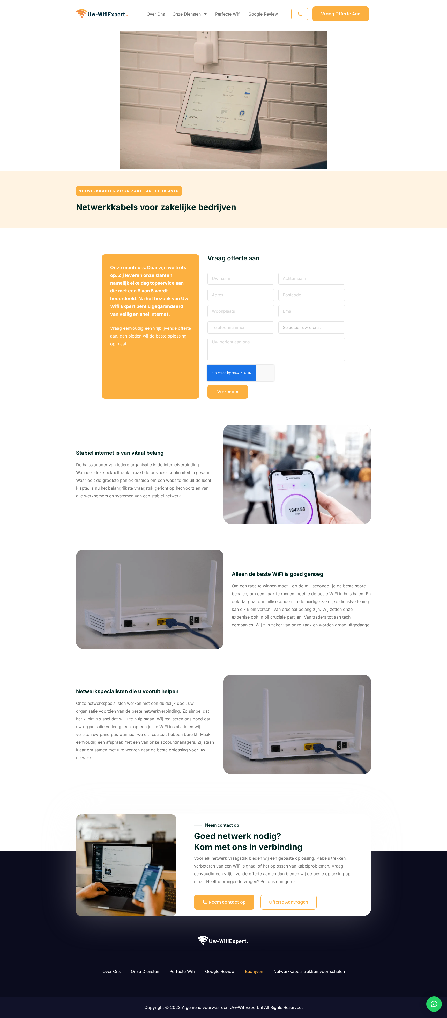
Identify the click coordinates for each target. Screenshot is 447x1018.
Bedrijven (254, 971)
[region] (67, 980)
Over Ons (156, 14)
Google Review (263, 14)
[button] (129, 191)
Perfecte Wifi (228, 14)
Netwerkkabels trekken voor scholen (309, 971)
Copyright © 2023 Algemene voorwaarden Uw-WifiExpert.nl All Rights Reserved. (223, 1007)
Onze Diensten (187, 14)
